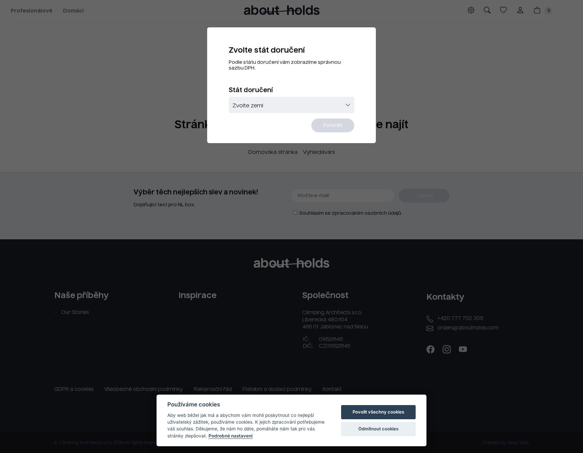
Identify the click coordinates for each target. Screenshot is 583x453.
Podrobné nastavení (231, 435)
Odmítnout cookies (378, 428)
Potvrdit (332, 125)
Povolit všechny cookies (378, 412)
